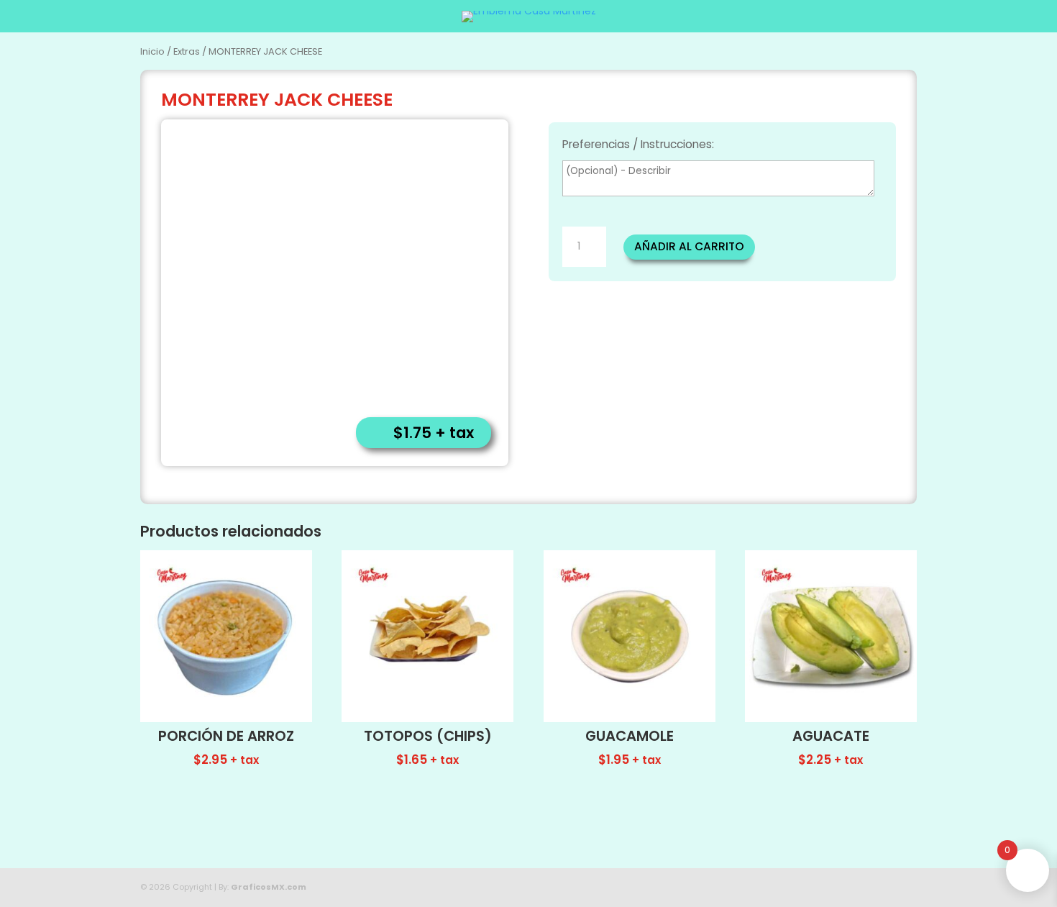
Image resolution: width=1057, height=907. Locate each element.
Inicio (152, 51)
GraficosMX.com (268, 887)
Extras (186, 51)
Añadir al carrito (689, 246)
